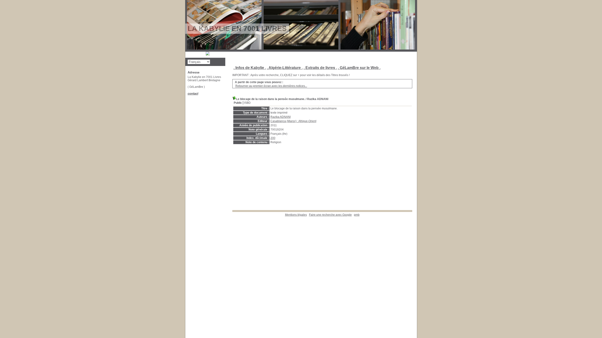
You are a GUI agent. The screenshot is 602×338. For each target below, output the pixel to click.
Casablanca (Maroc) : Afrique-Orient (293, 121)
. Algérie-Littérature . (285, 68)
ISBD (247, 102)
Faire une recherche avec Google (330, 214)
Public (238, 102)
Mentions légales (296, 214)
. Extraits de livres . (320, 68)
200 (272, 138)
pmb (357, 214)
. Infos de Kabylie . (250, 68)
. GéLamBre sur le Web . (359, 68)
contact (193, 93)
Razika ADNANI (280, 117)
